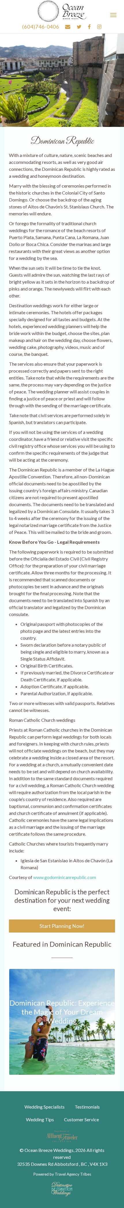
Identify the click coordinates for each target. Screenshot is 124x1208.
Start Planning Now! (62, 926)
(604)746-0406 (40, 27)
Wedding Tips (40, 1119)
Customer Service (81, 1119)
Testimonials (87, 1106)
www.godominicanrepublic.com (64, 877)
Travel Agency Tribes (73, 1174)
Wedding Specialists (45, 1106)
